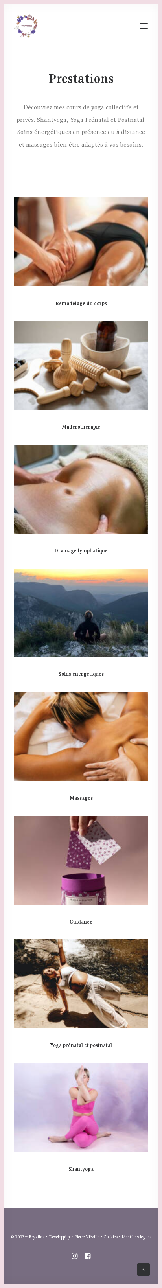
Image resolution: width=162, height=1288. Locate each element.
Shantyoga (81, 1169)
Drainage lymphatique (81, 550)
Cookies (110, 1237)
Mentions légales (136, 1237)
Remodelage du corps (81, 303)
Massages (81, 798)
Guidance (81, 921)
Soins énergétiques (81, 674)
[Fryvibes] (26, 26)
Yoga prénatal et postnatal (81, 1045)
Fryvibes (36, 1237)
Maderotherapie (81, 426)
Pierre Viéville (86, 1237)
